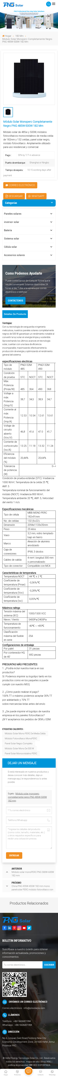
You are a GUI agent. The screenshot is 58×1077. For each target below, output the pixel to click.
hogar (8, 36)
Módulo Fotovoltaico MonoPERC (21, 738)
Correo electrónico (22, 185)
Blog (43, 1061)
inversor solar (11, 222)
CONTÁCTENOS (15, 300)
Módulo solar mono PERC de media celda (25, 733)
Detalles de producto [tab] (15, 314)
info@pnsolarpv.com (34, 1008)
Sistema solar (11, 238)
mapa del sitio (33, 1061)
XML (49, 1061)
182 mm (19, 36)
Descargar (16, 196)
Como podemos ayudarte (23, 273)
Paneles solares (12, 213)
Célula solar (10, 246)
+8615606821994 (22, 1021)
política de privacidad (18, 1065)
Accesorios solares (14, 255)
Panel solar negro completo (18, 743)
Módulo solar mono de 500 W (19, 748)
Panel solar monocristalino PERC (21, 753)
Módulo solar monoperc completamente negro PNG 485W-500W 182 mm (27, 797)
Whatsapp (38, 196)
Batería (8, 230)
